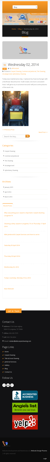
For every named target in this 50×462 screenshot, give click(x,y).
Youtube (8, 385)
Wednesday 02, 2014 (11, 267)
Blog (19, 29)
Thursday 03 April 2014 (12, 256)
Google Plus (12, 385)
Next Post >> (43, 132)
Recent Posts (7, 206)
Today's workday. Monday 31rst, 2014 (17, 278)
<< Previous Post (8, 130)
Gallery (7, 365)
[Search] (27, 136)
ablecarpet (15, 68)
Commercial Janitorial (29, 71)
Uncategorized (7, 74)
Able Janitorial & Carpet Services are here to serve (21, 234)
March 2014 (8, 197)
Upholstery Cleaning (19, 74)
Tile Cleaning (41, 71)
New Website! (9, 289)
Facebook (4, 385)
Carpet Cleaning (16, 71)
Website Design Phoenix (39, 451)
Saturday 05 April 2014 (12, 245)
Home (14, 29)
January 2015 (9, 187)
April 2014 (8, 192)
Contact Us (8, 372)
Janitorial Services (10, 362)
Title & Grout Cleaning (12, 358)
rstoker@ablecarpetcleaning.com (20, 341)
